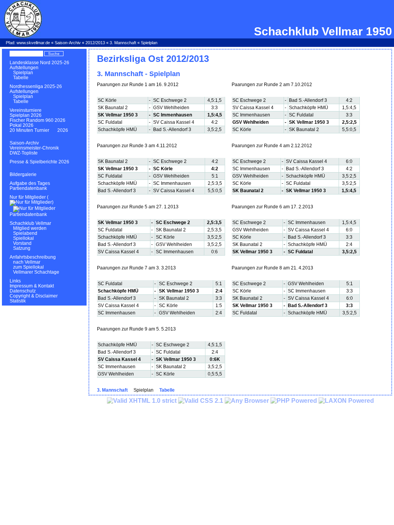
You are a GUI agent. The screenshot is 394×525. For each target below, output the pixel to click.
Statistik (18, 301)
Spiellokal (23, 238)
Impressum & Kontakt (32, 286)
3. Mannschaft (123, 42)
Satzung (21, 248)
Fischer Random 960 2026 (37, 120)
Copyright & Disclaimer (34, 296)
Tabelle (20, 77)
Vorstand (22, 243)
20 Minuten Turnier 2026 (39, 130)
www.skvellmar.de (33, 42)
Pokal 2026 (21, 125)
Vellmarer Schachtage (36, 272)
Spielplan (23, 72)
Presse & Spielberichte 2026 (39, 161)
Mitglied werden (30, 228)
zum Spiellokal (28, 267)
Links (15, 281)
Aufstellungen (24, 67)
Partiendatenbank (28, 188)
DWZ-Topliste (24, 153)
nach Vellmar (26, 262)
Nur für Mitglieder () (31, 199)
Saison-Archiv (68, 42)
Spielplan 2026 (26, 115)
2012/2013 (95, 42)
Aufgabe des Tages (30, 183)
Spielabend (25, 233)
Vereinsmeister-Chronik (34, 148)
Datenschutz (23, 291)
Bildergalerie (23, 174)
